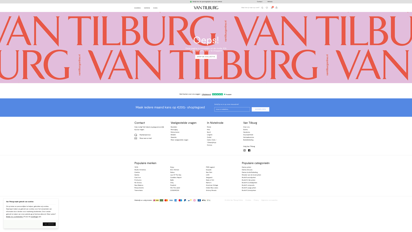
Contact (259, 1)
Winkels (269, 1)
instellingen (34, 217)
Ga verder (49, 224)
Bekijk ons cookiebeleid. (14, 217)
